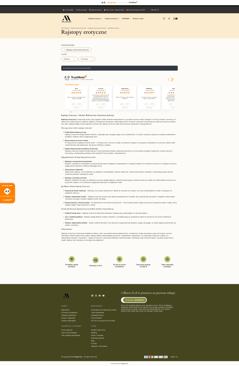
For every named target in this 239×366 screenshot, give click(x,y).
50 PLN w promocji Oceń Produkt (103, 321)
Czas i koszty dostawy (69, 333)
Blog (92, 341)
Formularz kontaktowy (69, 312)
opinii (86, 79)
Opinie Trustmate (97, 335)
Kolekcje (94, 333)
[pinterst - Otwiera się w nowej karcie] (92, 296)
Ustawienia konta (97, 315)
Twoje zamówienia (97, 312)
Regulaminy (65, 310)
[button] (171, 79)
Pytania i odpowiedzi (68, 321)
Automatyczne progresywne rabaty (103, 310)
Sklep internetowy (119, 363)
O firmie (94, 343)
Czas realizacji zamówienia (70, 335)
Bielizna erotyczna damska (78, 28)
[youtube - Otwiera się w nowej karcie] (103, 296)
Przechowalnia (96, 318)
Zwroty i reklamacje (68, 318)
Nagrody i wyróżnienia (99, 346)
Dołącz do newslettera (135, 300)
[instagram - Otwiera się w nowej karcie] (96, 296)
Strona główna (65, 28)
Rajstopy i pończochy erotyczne (97, 28)
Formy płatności (67, 330)
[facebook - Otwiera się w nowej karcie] (100, 296)
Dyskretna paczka (97, 338)
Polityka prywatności (68, 315)
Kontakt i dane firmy (98, 330)
